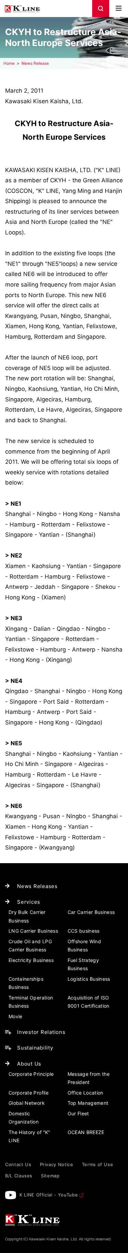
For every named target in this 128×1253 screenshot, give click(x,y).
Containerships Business (26, 983)
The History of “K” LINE (29, 1136)
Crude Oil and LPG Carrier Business (30, 945)
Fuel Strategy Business (83, 964)
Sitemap (50, 1175)
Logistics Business (89, 979)
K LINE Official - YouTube (48, 1194)
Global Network (27, 1103)
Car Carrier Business (91, 912)
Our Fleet (78, 1113)
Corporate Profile (28, 1093)
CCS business (84, 931)
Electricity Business (31, 960)
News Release (35, 63)
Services (28, 902)
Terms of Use (97, 1164)
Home (9, 63)
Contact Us (18, 1164)
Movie (16, 1016)
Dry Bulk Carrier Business (27, 916)
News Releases (37, 886)
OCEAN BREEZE (86, 1132)
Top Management (88, 1103)
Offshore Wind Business (84, 945)
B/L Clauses (18, 1175)
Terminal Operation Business (31, 1002)
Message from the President (89, 1078)
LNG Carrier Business (33, 931)
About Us (29, 1063)
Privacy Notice (56, 1164)
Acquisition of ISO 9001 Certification (89, 1002)
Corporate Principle (31, 1074)
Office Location (85, 1093)
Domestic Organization (24, 1118)
